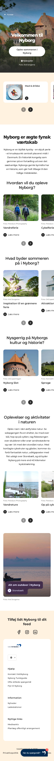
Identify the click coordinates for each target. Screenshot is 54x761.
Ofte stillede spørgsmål (19, 682)
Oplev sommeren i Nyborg (27, 51)
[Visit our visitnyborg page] (18, 632)
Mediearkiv (13, 724)
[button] (20, 230)
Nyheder (12, 703)
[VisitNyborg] (14, 645)
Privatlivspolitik (10, 753)
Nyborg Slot (28, 61)
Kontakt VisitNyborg (18, 674)
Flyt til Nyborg (15, 686)
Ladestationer (15, 707)
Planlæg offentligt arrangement (24, 728)
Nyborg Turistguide (17, 678)
